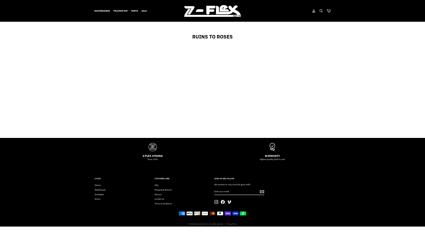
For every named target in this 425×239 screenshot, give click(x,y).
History (98, 185)
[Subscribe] (262, 192)
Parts (134, 10)
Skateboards (102, 10)
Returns (158, 194)
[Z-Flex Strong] (153, 147)
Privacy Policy (231, 224)
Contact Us (159, 199)
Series (97, 199)
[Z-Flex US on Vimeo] (229, 202)
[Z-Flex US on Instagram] (216, 202)
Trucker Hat (120, 10)
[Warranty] (272, 147)
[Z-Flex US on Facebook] (223, 202)
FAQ (156, 185)
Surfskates (99, 194)
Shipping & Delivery (163, 190)
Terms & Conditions (163, 203)
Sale (144, 10)
